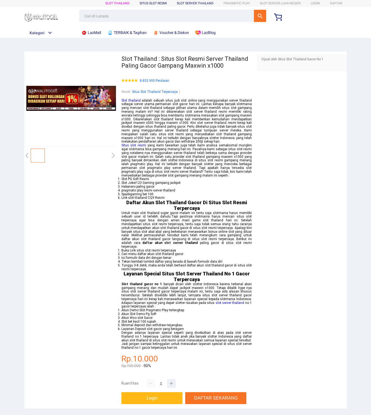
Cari (260, 16)
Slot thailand (131, 100)
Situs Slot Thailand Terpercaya (155, 92)
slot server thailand (230, 303)
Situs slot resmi (133, 145)
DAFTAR (336, 3)
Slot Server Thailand (195, 3)
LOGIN (315, 3)
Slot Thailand (117, 3)
